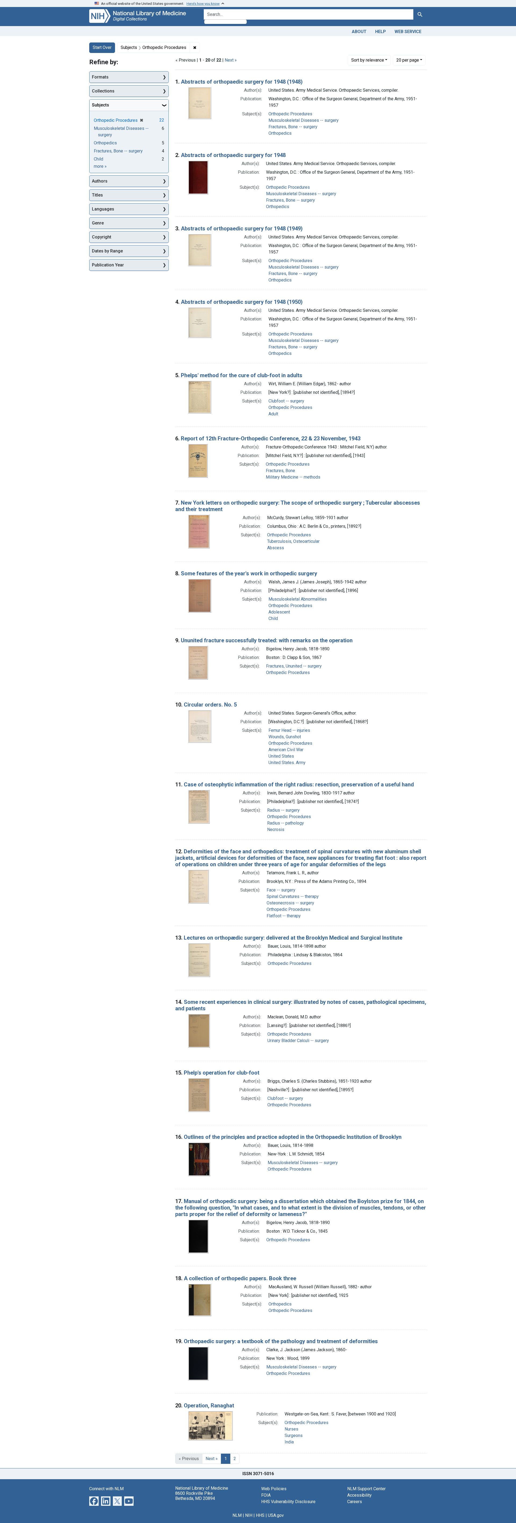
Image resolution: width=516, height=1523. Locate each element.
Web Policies (273, 1488)
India (289, 1441)
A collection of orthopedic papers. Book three (240, 1278)
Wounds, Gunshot (284, 736)
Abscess (275, 547)
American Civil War (285, 749)
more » (100, 166)
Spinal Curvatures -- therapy (293, 896)
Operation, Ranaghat (209, 1405)
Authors (100, 181)
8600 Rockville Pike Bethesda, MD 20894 (195, 1496)
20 (407, 60)
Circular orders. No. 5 (210, 704)
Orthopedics (280, 133)
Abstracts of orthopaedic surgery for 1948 (233, 155)
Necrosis (275, 829)
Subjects (100, 105)
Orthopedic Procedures (290, 113)
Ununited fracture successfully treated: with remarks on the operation (267, 640)
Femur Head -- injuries (289, 730)
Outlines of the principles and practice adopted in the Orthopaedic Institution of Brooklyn (293, 1137)
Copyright (101, 237)
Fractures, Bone (280, 470)
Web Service (408, 31)
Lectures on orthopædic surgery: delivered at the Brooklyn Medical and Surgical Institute (293, 938)
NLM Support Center (366, 1488)
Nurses (291, 1429)
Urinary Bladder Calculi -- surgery (298, 1040)
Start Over (102, 47)
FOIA (266, 1495)
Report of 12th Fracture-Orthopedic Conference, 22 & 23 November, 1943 (270, 438)
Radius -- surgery (283, 810)
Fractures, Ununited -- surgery (294, 666)
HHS (260, 1515)
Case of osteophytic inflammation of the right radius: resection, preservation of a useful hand (299, 784)
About (359, 31)
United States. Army (287, 762)
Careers (354, 1501)
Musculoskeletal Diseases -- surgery (303, 120)
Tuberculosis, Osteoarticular (293, 541)
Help (380, 31)
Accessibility (359, 1495)
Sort (367, 60)
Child (273, 618)
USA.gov (276, 1515)
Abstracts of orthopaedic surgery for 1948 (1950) (242, 302)
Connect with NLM (106, 1488)
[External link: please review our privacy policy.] (94, 1500)
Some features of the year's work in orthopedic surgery (249, 573)
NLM (237, 1515)
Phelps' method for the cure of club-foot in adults (241, 375)
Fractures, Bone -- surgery (292, 126)
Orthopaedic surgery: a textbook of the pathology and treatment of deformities (281, 1341)
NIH (248, 1515)
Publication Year (108, 264)
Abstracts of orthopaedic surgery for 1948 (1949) (242, 228)
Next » (231, 60)
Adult (273, 413)
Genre (98, 223)
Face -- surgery (281, 890)
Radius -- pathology (285, 823)
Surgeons (294, 1435)
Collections (103, 91)
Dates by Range (107, 251)
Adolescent (279, 612)
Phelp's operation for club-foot (221, 1072)
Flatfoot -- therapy (284, 915)
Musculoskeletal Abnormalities (297, 599)
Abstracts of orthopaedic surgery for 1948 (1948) (242, 82)
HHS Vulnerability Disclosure (288, 1501)
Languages (103, 209)
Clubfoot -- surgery (286, 401)
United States (281, 756)
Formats (100, 77)
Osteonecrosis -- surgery (290, 902)
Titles (97, 195)
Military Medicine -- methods (293, 477)
